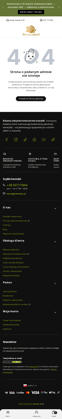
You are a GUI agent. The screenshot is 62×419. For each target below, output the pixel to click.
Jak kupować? (10, 291)
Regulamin (33, 366)
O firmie (6, 225)
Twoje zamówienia (12, 320)
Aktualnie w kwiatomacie (15, 254)
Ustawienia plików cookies (16, 304)
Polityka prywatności (12, 258)
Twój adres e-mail (12, 358)
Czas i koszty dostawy (13, 262)
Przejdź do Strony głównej (31, 98)
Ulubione (7, 329)
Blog (5, 229)
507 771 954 (48, 20)
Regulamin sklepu (11, 275)
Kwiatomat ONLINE (31, 12)
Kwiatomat (8, 295)
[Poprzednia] (3, 8)
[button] (30, 208)
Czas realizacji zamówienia (16, 267)
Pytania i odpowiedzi (13, 300)
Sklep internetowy (30, 404)
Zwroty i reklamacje (12, 271)
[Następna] (58, 8)
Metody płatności (11, 249)
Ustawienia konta (11, 324)
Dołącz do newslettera (16, 362)
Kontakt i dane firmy (12, 216)
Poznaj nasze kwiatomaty (15, 220)
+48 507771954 (17, 185)
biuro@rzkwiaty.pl (16, 193)
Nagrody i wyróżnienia (13, 233)
